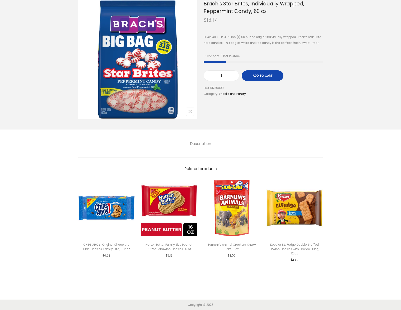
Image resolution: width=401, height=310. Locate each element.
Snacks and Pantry (232, 94)
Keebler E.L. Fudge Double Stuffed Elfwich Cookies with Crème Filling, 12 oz (294, 249)
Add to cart (263, 76)
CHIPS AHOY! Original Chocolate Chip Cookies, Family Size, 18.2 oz (106, 247)
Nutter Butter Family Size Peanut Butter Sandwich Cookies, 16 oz (169, 247)
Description (200, 143)
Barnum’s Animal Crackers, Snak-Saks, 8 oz (232, 247)
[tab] (200, 144)
